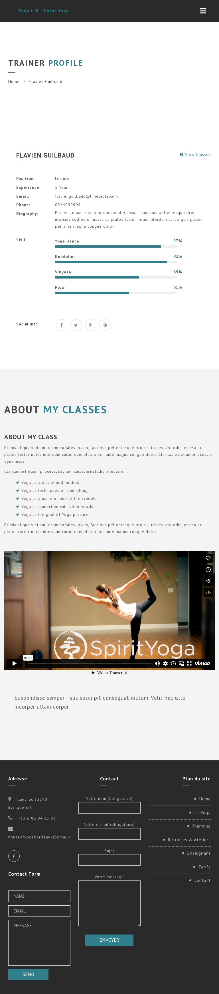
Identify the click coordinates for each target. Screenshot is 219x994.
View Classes (198, 154)
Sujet (109, 850)
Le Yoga (202, 812)
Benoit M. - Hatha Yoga (43, 10)
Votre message (109, 876)
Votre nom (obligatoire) (109, 798)
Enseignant (199, 853)
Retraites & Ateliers (189, 839)
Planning (201, 826)
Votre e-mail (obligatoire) (109, 824)
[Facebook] (14, 856)
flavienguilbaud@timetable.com (86, 196)
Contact (202, 880)
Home (14, 81)
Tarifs (204, 867)
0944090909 (68, 204)
